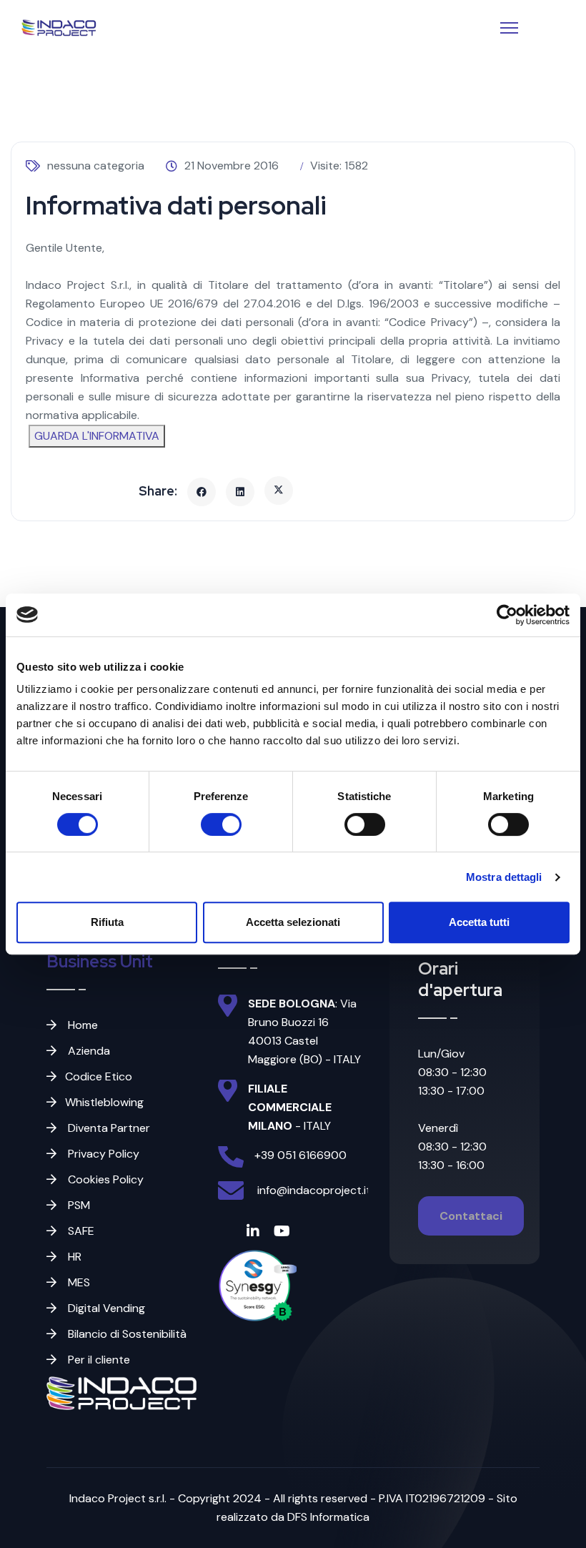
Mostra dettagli (504, 877)
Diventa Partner (107, 1127)
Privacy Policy (102, 1153)
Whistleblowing (104, 1102)
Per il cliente (97, 1359)
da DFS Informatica (318, 1516)
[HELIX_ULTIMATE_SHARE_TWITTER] (278, 490)
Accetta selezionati (293, 922)
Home (81, 1024)
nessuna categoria (95, 165)
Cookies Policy (104, 1179)
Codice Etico (98, 1076)
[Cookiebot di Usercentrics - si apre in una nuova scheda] (507, 615)
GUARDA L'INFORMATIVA (96, 435)
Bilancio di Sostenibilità (126, 1333)
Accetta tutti (479, 922)
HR (73, 1256)
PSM (77, 1205)
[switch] (221, 824)
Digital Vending (105, 1308)
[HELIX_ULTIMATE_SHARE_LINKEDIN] (240, 492)
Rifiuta (107, 922)
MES (77, 1282)
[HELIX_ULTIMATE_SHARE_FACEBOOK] (201, 492)
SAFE (79, 1230)
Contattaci (471, 1215)
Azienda (87, 1050)
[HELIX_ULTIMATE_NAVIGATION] (509, 28)
